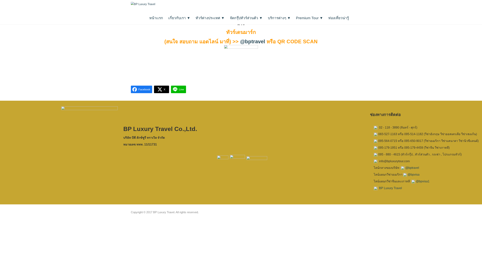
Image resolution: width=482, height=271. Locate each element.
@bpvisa (413, 174)
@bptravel (252, 41)
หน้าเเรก (156, 18)
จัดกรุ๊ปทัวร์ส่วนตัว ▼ (246, 18)
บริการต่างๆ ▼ (279, 18)
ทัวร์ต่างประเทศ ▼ (210, 18)
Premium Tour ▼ (309, 18)
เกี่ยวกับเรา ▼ (179, 18)
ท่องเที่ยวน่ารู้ (338, 18)
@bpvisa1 (422, 181)
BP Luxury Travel (390, 188)
